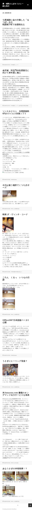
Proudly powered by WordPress (9, 509)
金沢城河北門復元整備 (23, 105)
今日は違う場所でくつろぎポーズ (15, 186)
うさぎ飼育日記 (16, 208)
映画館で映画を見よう (17, 271)
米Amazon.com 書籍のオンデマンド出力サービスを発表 (15, 393)
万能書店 (4, 457)
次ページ (30, 505)
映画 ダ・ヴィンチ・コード (15, 214)
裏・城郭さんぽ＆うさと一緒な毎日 (12, 4)
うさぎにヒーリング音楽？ (14, 361)
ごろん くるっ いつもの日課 (16, 278)
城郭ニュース (15, 64)
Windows (15, 179)
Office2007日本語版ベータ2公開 (15, 321)
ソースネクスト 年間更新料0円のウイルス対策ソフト (15, 112)
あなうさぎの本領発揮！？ (14, 468)
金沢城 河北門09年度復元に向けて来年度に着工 (15, 71)
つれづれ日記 (15, 462)
